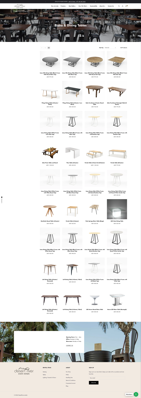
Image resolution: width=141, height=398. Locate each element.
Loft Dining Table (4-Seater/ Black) (72, 279)
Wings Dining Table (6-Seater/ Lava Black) (72, 103)
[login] (122, 6)
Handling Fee (69, 377)
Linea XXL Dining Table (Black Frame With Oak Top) (117, 73)
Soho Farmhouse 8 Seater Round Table (95, 103)
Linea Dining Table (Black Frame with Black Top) (72, 133)
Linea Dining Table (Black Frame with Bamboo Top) (117, 133)
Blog (67, 386)
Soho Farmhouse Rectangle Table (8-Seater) (117, 103)
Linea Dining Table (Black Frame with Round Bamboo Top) (95, 250)
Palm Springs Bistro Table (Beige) (95, 221)
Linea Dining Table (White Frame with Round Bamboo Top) (95, 192)
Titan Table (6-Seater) (72, 163)
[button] (95, 1)
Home (15, 11)
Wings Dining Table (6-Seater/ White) (50, 103)
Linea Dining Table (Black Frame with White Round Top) (50, 250)
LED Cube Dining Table (117, 221)
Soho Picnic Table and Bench (50, 163)
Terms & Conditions (70, 380)
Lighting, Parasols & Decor (49, 377)
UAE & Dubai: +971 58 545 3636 (77, 1)
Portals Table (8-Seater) (117, 163)
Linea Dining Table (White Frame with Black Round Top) (72, 192)
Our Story (68, 372)
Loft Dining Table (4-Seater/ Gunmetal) (50, 280)
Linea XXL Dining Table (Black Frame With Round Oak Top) (95, 73)
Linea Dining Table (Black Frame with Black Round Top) (72, 250)
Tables (44, 375)
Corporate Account (70, 383)
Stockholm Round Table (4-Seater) (50, 221)
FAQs (67, 375)
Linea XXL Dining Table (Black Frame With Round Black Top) (50, 73)
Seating (44, 372)
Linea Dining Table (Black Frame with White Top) (117, 280)
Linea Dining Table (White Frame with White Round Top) (50, 192)
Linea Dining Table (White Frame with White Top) (50, 133)
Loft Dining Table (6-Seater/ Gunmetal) (50, 310)
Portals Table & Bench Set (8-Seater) (95, 163)
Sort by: (101, 48)
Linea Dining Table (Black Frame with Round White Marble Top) (117, 250)
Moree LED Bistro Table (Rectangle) (117, 309)
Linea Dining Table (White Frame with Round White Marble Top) (117, 192)
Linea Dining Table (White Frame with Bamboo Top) (95, 133)
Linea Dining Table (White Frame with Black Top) (95, 280)
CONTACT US (69, 345)
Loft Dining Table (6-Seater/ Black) (72, 309)
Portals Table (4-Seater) (72, 221)
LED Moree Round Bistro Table (94, 309)
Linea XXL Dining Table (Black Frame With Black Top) (72, 73)
